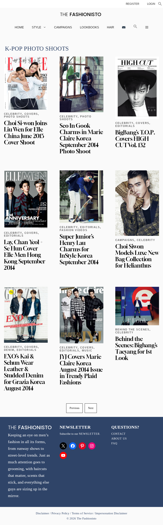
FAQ (114, 443)
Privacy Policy (60, 513)
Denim (9, 349)
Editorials (125, 126)
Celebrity (13, 113)
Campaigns (63, 27)
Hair (110, 27)
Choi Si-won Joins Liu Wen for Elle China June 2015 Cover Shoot (25, 133)
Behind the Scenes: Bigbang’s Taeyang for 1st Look (136, 348)
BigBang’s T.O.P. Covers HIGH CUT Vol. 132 (135, 138)
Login (151, 3)
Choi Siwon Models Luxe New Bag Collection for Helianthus (137, 256)
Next (90, 408)
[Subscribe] (123, 27)
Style (36, 27)
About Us (119, 438)
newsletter (89, 433)
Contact (118, 433)
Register (132, 3)
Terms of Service (82, 513)
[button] (160, 4)
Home (19, 27)
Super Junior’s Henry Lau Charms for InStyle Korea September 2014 (79, 249)
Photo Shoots (17, 116)
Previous (74, 408)
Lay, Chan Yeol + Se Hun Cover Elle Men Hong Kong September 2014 (24, 255)
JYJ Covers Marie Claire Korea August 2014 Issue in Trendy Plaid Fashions (81, 369)
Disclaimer (43, 513)
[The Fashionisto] (80, 14)
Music (87, 350)
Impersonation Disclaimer (111, 513)
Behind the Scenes (132, 329)
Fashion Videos (73, 230)
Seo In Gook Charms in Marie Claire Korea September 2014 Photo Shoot (81, 138)
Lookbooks (89, 27)
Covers (31, 113)
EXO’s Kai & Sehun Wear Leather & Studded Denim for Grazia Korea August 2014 (24, 372)
